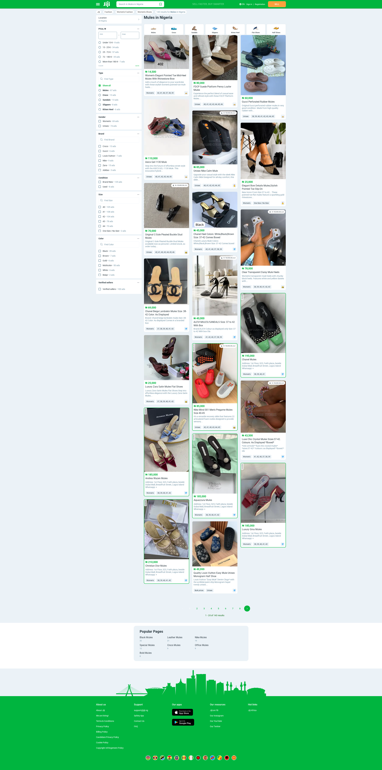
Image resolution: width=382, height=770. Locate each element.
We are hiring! (102, 715)
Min (101, 34)
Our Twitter (215, 726)
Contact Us (139, 721)
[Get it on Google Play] (183, 722)
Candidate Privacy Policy (107, 737)
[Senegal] (183, 757)
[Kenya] (148, 757)
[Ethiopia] (176, 757)
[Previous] (183, 608)
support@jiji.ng (141, 710)
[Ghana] (169, 757)
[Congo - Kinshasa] (212, 757)
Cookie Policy (102, 742)
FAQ (136, 726)
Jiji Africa (252, 710)
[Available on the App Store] (182, 712)
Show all (107, 85)
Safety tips (139, 715)
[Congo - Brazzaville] (219, 757)
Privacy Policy (102, 726)
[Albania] (226, 757)
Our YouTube (216, 721)
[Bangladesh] (198, 757)
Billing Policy (102, 732)
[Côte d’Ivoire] (191, 757)
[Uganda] (155, 757)
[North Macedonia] (234, 757)
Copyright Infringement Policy (110, 748)
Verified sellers (114, 289)
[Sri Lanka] (205, 757)
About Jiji (100, 710)
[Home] (106, 4)
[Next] (247, 608)
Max (124, 34)
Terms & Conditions (105, 721)
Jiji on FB (214, 710)
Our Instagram (217, 715)
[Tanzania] (162, 757)
